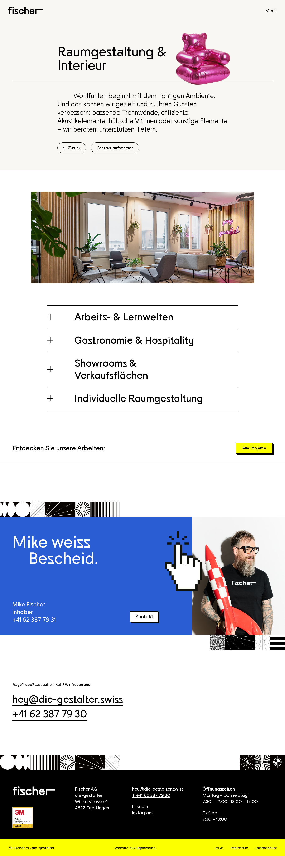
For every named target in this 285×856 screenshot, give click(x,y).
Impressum (239, 848)
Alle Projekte (254, 448)
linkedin (140, 806)
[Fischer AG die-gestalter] (25, 10)
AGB (219, 848)
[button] (142, 317)
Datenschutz (266, 848)
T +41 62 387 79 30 (151, 795)
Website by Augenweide (135, 848)
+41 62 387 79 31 (34, 620)
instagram (142, 813)
